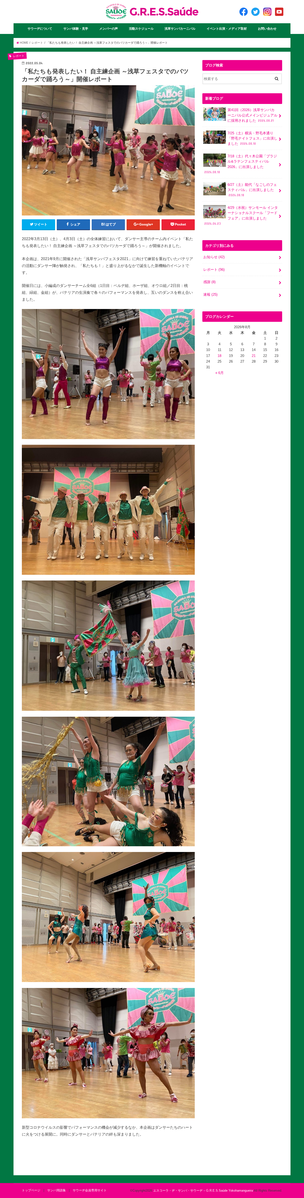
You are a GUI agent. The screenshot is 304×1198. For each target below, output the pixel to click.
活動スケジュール (141, 28)
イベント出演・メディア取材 (227, 28)
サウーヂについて (40, 28)
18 (219, 356)
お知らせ (214, 257)
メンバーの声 (108, 28)
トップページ (31, 1190)
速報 (210, 294)
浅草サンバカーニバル (180, 28)
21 (254, 356)
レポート (214, 269)
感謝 (209, 282)
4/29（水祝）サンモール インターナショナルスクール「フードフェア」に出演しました (241, 215)
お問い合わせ (267, 28)
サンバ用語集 (56, 1190)
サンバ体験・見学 (75, 28)
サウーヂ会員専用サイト (90, 1190)
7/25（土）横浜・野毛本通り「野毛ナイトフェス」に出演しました (252, 138)
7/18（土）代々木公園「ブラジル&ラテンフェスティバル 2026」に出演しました (240, 164)
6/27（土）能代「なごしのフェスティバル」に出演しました (252, 190)
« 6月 (219, 373)
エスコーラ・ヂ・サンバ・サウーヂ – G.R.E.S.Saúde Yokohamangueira (203, 1190)
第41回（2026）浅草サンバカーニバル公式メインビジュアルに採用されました (252, 115)
